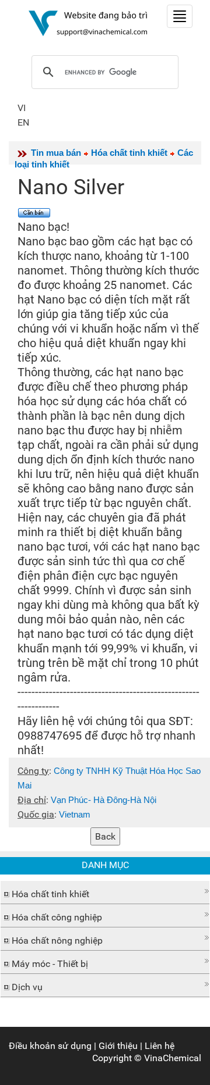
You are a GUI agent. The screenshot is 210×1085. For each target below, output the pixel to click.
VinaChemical (172, 1057)
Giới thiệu (118, 1045)
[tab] (105, 892)
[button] (105, 891)
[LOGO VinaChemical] (88, 22)
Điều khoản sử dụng (50, 1045)
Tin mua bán (56, 153)
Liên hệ (159, 1045)
